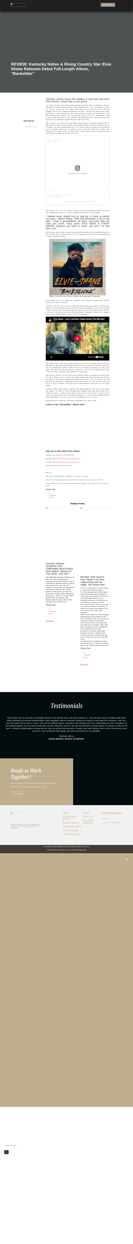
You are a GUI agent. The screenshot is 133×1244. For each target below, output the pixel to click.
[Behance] (24, 835)
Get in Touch (18, 794)
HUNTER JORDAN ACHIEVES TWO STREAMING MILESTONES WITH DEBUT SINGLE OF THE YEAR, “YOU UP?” (59, 568)
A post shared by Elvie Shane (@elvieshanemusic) (77, 201)
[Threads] (20, 835)
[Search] (6, 1152)
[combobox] (28, 1146)
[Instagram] (16, 835)
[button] (25, 131)
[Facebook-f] (12, 835)
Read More (50, 621)
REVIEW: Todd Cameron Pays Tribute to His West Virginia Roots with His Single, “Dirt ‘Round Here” (92, 581)
